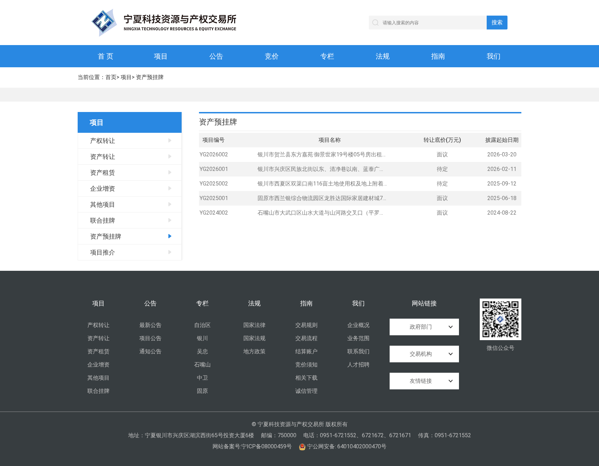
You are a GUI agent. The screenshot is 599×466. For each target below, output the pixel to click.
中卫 (202, 377)
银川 (202, 338)
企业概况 (358, 325)
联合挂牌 (102, 220)
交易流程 (306, 338)
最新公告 (150, 325)
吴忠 (202, 351)
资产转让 (102, 156)
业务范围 (358, 338)
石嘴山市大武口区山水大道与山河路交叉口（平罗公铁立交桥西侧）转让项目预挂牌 (322, 212)
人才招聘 (358, 364)
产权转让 (102, 140)
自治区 (202, 325)
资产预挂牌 (150, 77)
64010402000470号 (362, 446)
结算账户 (306, 351)
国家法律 (254, 325)
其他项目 (102, 204)
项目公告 (150, 338)
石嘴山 (202, 364)
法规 (383, 56)
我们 (494, 56)
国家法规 (254, 338)
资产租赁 (102, 172)
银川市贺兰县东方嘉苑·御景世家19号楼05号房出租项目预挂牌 (322, 154)
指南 (438, 56)
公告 (216, 56)
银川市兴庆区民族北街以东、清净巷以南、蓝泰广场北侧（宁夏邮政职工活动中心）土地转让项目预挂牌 (322, 169)
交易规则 (306, 325)
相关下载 (306, 377)
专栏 (327, 56)
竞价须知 (306, 364)
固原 (202, 391)
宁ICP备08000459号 (266, 446)
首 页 (105, 56)
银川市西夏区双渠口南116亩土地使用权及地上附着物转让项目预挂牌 (322, 183)
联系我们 (358, 351)
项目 (161, 56)
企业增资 (102, 188)
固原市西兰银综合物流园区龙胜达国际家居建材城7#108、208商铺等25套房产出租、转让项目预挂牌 (322, 198)
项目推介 (102, 252)
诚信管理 (306, 391)
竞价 (272, 56)
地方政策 (254, 351)
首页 (110, 77)
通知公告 (150, 351)
